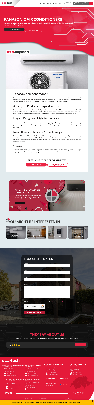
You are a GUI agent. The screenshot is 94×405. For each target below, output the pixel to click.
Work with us (50, 381)
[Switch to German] (63, 384)
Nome (26, 263)
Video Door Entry (57, 236)
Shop (59, 3)
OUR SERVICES (53, 3)
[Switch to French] (61, 384)
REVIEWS (21, 399)
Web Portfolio (50, 385)
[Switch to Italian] (66, 384)
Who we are (46, 3)
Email (25, 270)
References (63, 381)
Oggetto (26, 277)
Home (39, 3)
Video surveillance (78, 236)
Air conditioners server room (16, 236)
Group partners (51, 383)
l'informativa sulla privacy (60, 302)
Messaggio (27, 284)
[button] (92, 401)
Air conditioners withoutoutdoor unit (36, 236)
